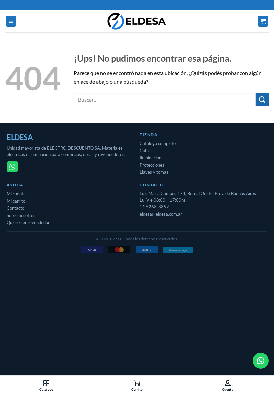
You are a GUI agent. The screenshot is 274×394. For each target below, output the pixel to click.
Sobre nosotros (21, 215)
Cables (146, 150)
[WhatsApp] (12, 166)
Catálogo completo (158, 143)
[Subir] (13, 361)
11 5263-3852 (154, 206)
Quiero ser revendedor (28, 222)
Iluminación (150, 157)
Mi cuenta (16, 193)
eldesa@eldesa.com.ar (161, 214)
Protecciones (152, 165)
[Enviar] (262, 99)
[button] (11, 21)
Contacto (15, 208)
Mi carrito (16, 201)
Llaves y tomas (154, 172)
